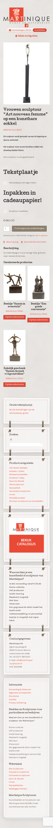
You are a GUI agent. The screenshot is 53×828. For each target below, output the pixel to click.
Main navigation (28, 36)
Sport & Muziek (16, 481)
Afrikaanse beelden (18, 474)
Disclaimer (14, 696)
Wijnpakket (14, 488)
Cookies (12, 699)
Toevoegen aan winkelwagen (29, 229)
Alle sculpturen (16, 768)
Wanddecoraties (17, 498)
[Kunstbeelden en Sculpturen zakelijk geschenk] (26, 15)
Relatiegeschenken (18, 788)
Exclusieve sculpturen (19, 491)
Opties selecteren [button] (14, 317)
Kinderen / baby (16, 478)
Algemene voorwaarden (20, 692)
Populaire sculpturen (19, 772)
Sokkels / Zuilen (16, 471)
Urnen (12, 494)
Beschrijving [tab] (12, 242)
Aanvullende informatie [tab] (35, 242)
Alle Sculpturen (41, 235)
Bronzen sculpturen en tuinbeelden (26, 501)
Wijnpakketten (16, 785)
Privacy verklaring (17, 702)
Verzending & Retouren (20, 689)
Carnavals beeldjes (18, 468)
